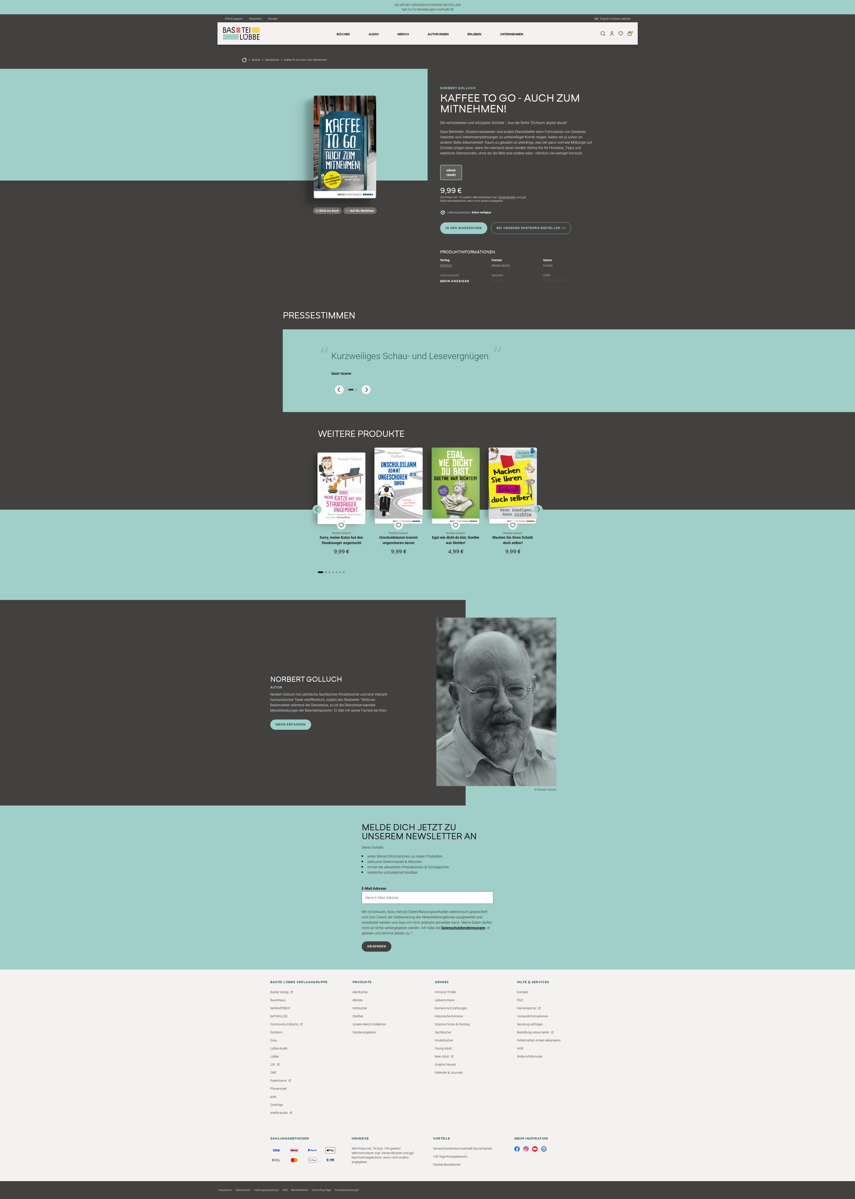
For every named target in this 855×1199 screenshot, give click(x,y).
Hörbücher (360, 1008)
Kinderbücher (444, 1040)
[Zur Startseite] (244, 60)
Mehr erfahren (291, 724)
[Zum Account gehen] (611, 33)
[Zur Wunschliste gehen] (620, 33)
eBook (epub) (451, 172)
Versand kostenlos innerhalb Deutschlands (462, 1148)
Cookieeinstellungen (347, 1190)
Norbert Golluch (458, 88)
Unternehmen (511, 34)
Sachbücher (272, 59)
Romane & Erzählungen (451, 1008)
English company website (615, 18)
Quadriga (276, 1104)
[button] (341, 507)
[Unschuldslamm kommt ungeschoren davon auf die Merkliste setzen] (398, 486)
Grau (273, 1040)
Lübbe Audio (278, 1048)
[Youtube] (535, 1149)
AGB (520, 1048)
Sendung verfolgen (530, 1024)
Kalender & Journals (449, 1072)
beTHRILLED (278, 1016)
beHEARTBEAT (280, 1008)
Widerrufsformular (530, 1056)
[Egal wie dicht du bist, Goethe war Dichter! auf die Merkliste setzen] (456, 486)
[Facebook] (517, 1149)
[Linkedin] (544, 1149)
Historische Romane (449, 1016)
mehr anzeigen (454, 281)
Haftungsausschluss (266, 1190)
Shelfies (358, 1016)
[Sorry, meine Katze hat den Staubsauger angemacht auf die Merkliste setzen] (341, 488)
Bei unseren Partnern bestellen (528, 228)
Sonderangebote (364, 1032)
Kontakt (272, 18)
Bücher (256, 59)
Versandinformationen (532, 1016)
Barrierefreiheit (299, 1190)
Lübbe (274, 1056)
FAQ (520, 1000)
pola (273, 1096)
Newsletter (255, 18)
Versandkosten (507, 197)
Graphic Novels (445, 1064)
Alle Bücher (360, 992)
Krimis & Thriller (445, 992)
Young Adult (443, 1048)
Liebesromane (444, 1000)
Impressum (225, 1190)
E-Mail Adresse (374, 888)
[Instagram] (526, 1149)
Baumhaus (277, 1000)
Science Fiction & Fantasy (452, 1024)
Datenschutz (243, 1190)
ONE (273, 1072)
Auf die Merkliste (361, 211)
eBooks (358, 1000)
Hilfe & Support (234, 18)
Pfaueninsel (278, 1088)
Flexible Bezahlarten (447, 1164)
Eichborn (446, 265)
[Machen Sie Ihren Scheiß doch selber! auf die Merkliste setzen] (513, 486)
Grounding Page (321, 1190)
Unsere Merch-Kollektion (369, 1024)
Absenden (376, 946)
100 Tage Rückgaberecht (450, 1156)
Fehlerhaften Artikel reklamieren (539, 1040)
